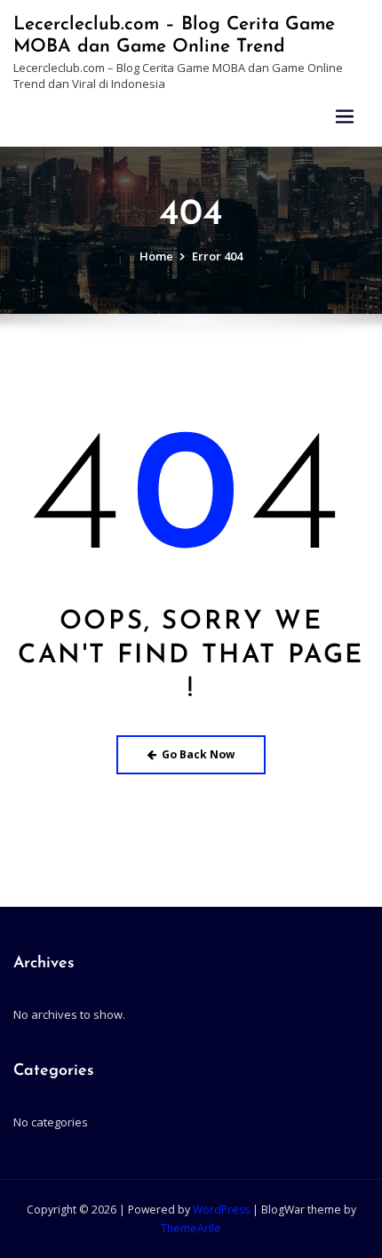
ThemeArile (191, 1228)
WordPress (221, 1209)
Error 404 (217, 256)
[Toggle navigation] (345, 117)
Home (156, 256)
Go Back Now (198, 754)
